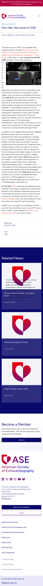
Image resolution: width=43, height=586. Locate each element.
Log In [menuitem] (21, 513)
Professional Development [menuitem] (13, 532)
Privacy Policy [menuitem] (8, 559)
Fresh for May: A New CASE (16, 389)
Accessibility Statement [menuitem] (12, 569)
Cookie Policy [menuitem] (7, 564)
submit (14, 213)
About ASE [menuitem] (6, 542)
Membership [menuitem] (7, 547)
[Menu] (37, 16)
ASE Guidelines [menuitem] (8, 552)
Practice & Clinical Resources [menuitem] (14, 527)
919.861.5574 (6, 498)
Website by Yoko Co (9, 583)
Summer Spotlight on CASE (16, 342)
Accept (21, 306)
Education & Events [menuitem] (10, 522)
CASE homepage (8, 199)
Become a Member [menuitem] (21, 507)
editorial (14, 186)
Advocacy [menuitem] (6, 537)
